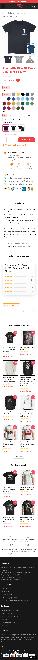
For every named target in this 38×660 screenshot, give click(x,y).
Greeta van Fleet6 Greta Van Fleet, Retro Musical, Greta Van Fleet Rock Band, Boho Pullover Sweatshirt (27, 382)
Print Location (7, 123)
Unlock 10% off (4, 651)
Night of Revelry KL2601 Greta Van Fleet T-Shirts (9, 489)
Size (4, 112)
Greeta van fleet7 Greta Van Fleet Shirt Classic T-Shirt (27, 519)
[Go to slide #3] (30, 59)
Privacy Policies (6, 595)
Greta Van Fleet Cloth (15, 13)
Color (4, 90)
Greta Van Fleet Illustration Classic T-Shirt (9, 444)
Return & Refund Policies (9, 616)
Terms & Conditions (7, 592)
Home (3, 13)
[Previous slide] (4, 37)
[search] (31, 6)
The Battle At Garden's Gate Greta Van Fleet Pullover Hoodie (27, 414)
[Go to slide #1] (8, 59)
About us (4, 589)
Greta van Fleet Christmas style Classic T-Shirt (27, 444)
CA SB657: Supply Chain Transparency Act (15, 600)
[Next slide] (34, 37)
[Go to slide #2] (19, 59)
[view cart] (35, 6)
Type (4, 84)
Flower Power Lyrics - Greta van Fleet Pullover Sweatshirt (9, 380)
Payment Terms (6, 613)
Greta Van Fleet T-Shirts (9, 16)
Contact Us (5, 619)
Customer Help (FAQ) (8, 622)
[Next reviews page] (33, 311)
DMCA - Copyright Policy (9, 598)
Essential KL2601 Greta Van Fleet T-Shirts (8, 519)
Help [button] (34, 657)
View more (19, 456)
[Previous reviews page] (23, 311)
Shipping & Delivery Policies (10, 610)
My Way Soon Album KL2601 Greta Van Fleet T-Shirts (9, 349)
